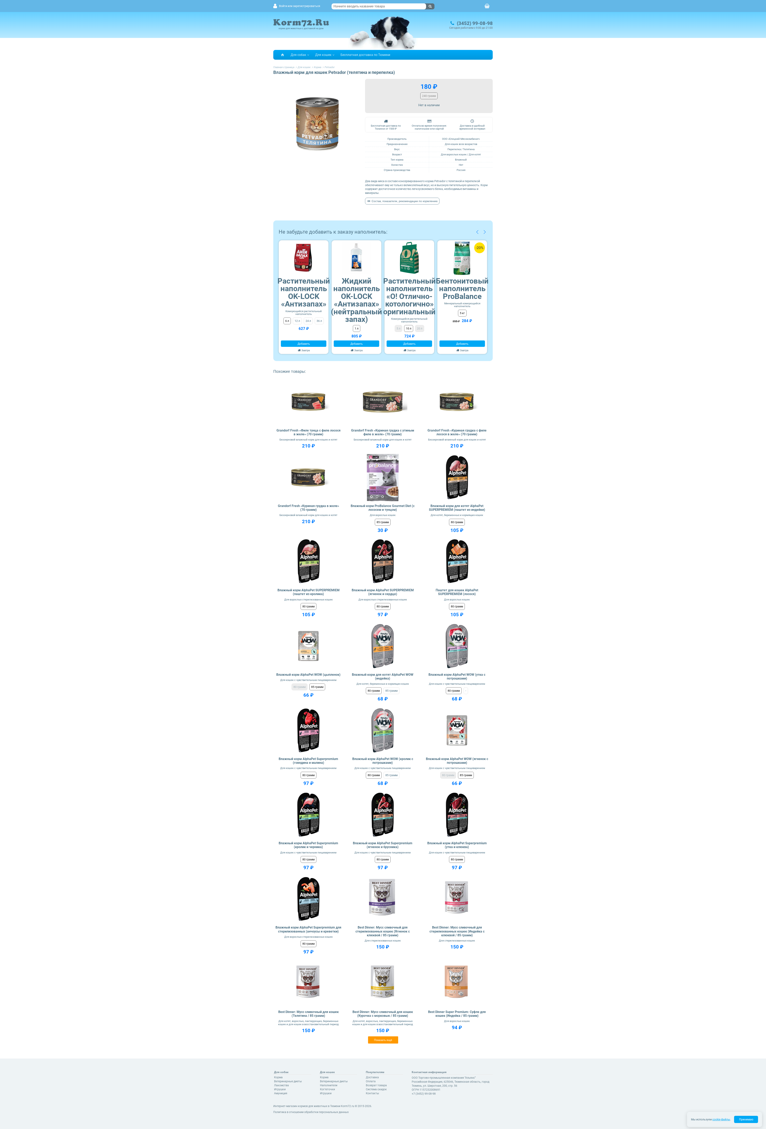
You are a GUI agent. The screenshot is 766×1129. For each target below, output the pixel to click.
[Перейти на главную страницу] (282, 55)
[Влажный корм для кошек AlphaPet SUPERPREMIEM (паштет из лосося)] (457, 561)
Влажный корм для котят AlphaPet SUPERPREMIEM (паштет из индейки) (457, 508)
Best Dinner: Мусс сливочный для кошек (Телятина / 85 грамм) (308, 1014)
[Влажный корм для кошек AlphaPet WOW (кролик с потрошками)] (382, 730)
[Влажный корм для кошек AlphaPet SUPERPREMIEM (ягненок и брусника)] (382, 814)
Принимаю (746, 1119)
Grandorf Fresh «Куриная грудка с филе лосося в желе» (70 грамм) (457, 432)
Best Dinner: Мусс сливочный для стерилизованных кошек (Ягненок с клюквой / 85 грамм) (382, 931)
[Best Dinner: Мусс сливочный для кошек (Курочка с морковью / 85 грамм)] (382, 983)
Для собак (298, 55)
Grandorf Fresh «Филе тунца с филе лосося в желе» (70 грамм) (308, 432)
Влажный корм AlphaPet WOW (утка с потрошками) (456, 676)
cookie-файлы (721, 1119)
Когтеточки (327, 1089)
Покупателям (375, 1072)
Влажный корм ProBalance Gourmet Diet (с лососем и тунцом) (383, 508)
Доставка (372, 1077)
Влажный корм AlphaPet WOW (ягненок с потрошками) (457, 761)
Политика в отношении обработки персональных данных (311, 1112)
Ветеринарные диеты (288, 1081)
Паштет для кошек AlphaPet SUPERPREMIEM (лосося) (457, 592)
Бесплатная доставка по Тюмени (365, 55)
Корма (278, 1077)
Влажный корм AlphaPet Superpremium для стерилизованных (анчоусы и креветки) (308, 929)
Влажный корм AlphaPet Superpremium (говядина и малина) (308, 761)
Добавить (304, 343)
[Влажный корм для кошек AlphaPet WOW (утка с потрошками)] (457, 646)
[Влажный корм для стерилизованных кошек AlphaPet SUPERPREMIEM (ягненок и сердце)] (382, 561)
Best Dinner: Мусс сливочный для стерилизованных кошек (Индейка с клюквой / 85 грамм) (457, 931)
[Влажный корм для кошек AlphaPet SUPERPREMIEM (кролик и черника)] (308, 814)
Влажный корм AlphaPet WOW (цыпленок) (308, 675)
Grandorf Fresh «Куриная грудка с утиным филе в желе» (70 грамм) (382, 432)
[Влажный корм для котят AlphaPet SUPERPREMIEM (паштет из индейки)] (457, 477)
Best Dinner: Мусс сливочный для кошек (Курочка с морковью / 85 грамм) (382, 1014)
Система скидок (376, 1089)
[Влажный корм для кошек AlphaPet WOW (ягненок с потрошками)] (457, 730)
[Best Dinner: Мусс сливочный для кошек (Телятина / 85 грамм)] (308, 983)
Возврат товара (376, 1085)
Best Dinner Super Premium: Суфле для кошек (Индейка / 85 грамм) (457, 1014)
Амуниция (280, 1093)
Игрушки (280, 1089)
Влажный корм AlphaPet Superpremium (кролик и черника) (308, 845)
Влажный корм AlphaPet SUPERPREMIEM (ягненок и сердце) (383, 592)
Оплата (371, 1081)
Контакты (372, 1093)
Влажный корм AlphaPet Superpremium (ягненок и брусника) (382, 845)
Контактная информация (429, 1072)
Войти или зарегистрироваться (299, 6)
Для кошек (323, 55)
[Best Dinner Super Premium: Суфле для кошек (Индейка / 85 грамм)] (457, 983)
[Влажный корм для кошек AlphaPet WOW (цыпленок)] (308, 646)
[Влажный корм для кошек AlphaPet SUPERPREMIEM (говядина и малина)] (308, 730)
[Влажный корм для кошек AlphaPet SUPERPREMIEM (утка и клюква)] (457, 814)
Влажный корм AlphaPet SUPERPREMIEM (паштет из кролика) (308, 592)
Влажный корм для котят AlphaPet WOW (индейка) (382, 676)
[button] (477, 231)
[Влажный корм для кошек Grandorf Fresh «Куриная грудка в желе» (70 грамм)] (308, 477)
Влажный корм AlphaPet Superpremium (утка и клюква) (457, 845)
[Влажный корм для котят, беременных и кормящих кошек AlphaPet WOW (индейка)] (382, 646)
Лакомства (281, 1085)
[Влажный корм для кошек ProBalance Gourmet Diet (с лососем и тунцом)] (382, 477)
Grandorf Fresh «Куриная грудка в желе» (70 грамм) (308, 508)
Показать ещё (383, 1040)
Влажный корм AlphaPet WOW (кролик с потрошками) (382, 761)
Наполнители (328, 1085)
